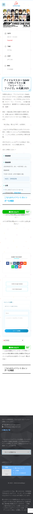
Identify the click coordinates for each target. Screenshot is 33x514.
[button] (13, 340)
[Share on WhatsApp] (12, 266)
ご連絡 (17, 470)
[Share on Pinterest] (21, 263)
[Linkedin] (14, 263)
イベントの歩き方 (20, 473)
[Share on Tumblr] (18, 263)
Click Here (17, 193)
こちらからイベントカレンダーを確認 (15, 199)
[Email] (19, 266)
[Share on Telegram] (16, 266)
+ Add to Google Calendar (17, 284)
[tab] (6, 467)
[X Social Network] (11, 263)
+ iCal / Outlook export (17, 289)
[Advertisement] (16, 241)
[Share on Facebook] (7, 263)
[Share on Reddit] (24, 263)
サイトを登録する (10, 452)
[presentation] (6, 467)
